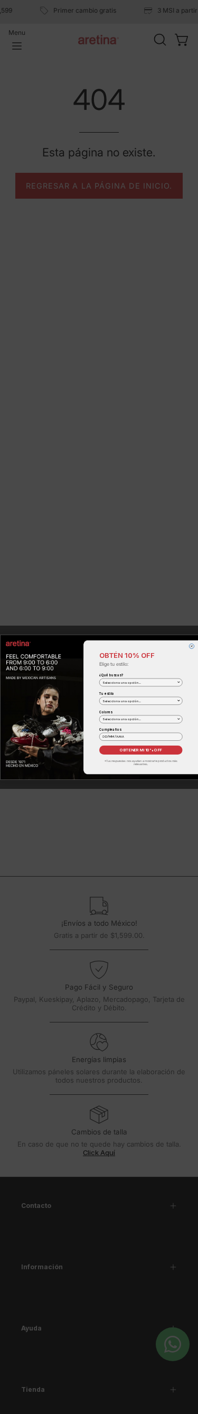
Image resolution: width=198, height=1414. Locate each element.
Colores (105, 712)
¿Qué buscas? (111, 675)
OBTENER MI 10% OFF (141, 749)
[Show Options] (178, 682)
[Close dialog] (191, 646)
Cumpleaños (110, 729)
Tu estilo (106, 693)
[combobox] (139, 682)
